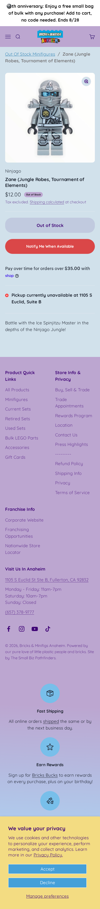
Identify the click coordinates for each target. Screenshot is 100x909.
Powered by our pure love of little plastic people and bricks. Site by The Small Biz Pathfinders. (49, 651)
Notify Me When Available (50, 246)
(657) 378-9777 (19, 612)
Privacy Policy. (48, 854)
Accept (48, 869)
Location (64, 425)
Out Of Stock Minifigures (30, 54)
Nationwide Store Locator (22, 549)
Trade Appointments (69, 403)
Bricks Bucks (45, 775)
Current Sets (18, 409)
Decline (47, 882)
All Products (17, 389)
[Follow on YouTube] (34, 628)
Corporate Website (24, 520)
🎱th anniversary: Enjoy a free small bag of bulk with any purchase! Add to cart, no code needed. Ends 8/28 (50, 13)
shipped (51, 721)
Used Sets (15, 428)
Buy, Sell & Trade (72, 389)
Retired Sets (17, 418)
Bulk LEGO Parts (21, 438)
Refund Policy (69, 463)
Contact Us (66, 434)
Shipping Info (68, 473)
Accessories (17, 447)
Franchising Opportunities (19, 533)
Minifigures (16, 399)
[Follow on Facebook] (8, 628)
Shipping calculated (47, 201)
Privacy (62, 482)
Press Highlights (71, 444)
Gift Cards (15, 457)
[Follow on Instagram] (21, 628)
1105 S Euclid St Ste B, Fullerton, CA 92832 (46, 579)
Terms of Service (72, 492)
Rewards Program (73, 415)
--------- (63, 454)
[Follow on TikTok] (47, 628)
